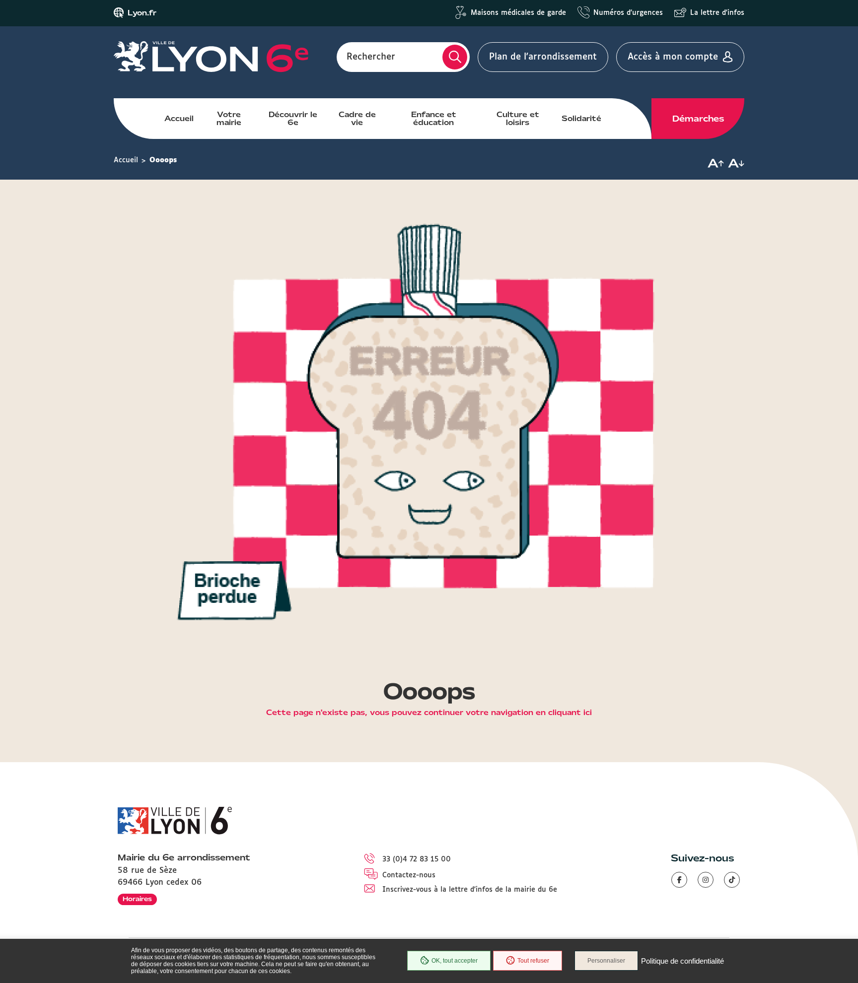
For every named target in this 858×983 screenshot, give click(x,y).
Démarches (698, 118)
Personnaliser (606, 960)
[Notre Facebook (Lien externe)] (679, 880)
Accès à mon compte (673, 57)
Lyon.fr (142, 13)
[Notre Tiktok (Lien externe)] (732, 880)
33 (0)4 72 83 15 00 (416, 859)
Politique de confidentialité (682, 961)
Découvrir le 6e (293, 119)
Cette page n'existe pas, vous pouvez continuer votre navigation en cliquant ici (429, 713)
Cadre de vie (357, 119)
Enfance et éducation (433, 119)
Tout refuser (533, 960)
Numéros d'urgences (628, 12)
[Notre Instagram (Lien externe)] (706, 880)
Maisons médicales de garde (518, 12)
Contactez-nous (408, 875)
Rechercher (371, 57)
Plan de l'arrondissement (543, 57)
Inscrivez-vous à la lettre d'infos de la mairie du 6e (469, 889)
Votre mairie (228, 119)
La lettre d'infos (717, 12)
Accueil (179, 119)
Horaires (137, 899)
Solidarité (581, 119)
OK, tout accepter (454, 960)
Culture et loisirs (518, 119)
